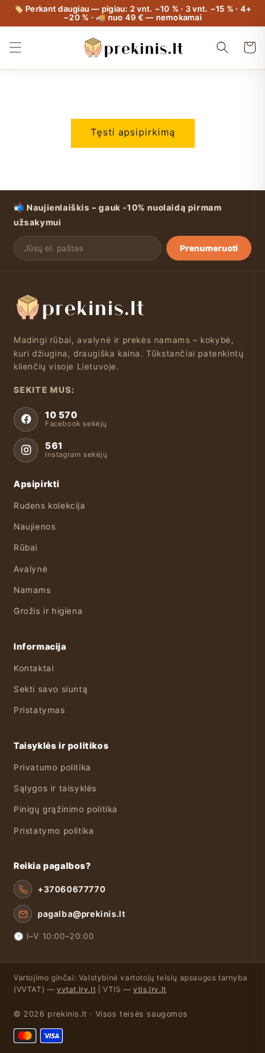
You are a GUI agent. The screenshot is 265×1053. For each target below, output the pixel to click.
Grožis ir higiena (48, 611)
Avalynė (30, 569)
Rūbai (26, 547)
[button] (15, 47)
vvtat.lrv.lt (76, 989)
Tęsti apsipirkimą (133, 132)
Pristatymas (39, 710)
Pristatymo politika (54, 831)
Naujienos (34, 526)
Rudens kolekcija (50, 505)
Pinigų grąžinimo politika (66, 809)
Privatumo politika (52, 767)
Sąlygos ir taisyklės (55, 788)
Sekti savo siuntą (51, 689)
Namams (32, 590)
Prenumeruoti (209, 248)
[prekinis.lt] (79, 306)
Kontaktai (34, 668)
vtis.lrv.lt (149, 989)
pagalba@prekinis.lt (81, 914)
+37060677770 (71, 889)
